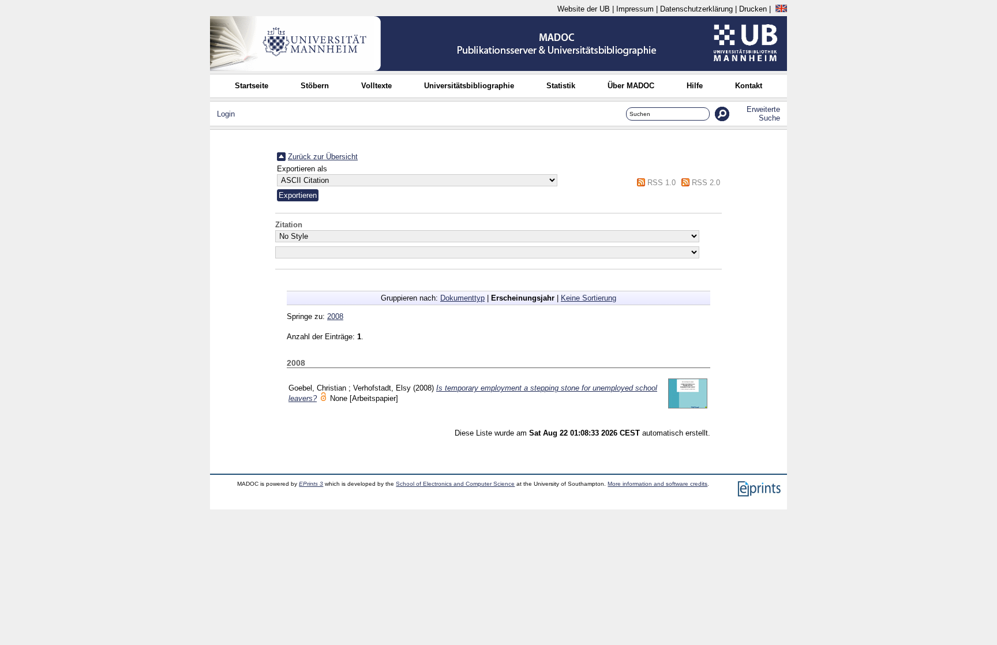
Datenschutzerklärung (696, 9)
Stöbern (315, 85)
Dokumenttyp (462, 298)
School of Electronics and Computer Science (455, 484)
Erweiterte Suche (763, 113)
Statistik (560, 85)
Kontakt (748, 85)
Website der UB (583, 9)
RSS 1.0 (661, 182)
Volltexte (376, 85)
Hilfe (695, 85)
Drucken (753, 9)
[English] (781, 9)
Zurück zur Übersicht (323, 156)
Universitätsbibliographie (469, 85)
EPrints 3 (311, 484)
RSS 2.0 (706, 182)
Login (226, 114)
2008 (335, 316)
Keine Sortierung (588, 298)
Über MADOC (631, 85)
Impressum (635, 9)
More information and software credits (657, 484)
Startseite (251, 85)
